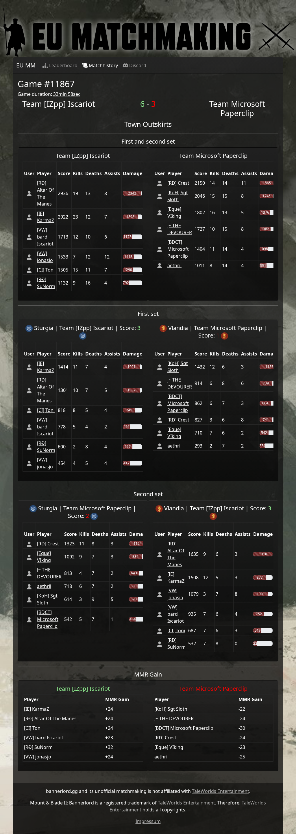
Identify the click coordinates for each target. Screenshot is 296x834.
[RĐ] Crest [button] (178, 183)
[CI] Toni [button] (46, 270)
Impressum (148, 821)
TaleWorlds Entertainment (220, 791)
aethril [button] (174, 265)
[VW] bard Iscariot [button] (45, 237)
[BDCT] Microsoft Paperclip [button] (178, 249)
